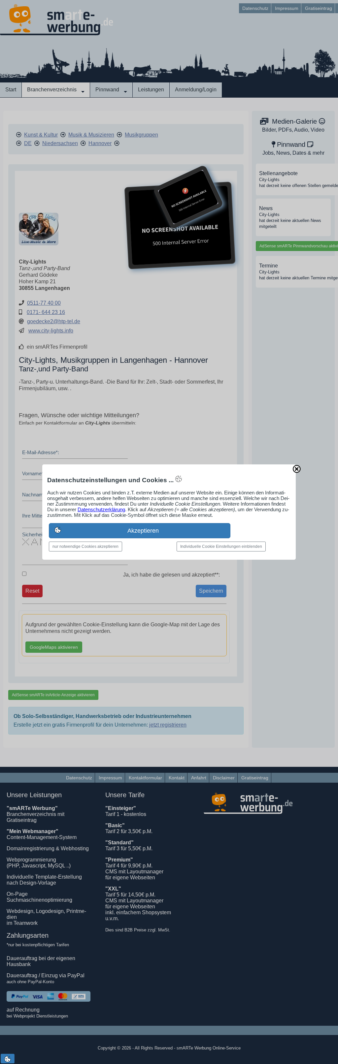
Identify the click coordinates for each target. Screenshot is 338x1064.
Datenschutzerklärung (101, 509)
